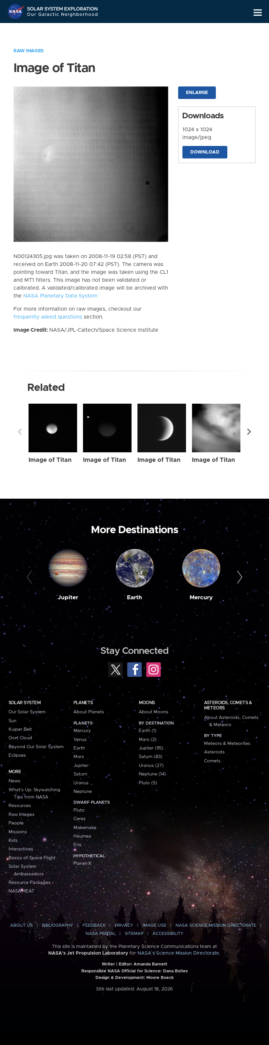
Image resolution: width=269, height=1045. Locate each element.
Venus (80, 739)
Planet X (82, 863)
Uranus (81, 783)
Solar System (25, 703)
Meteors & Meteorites (227, 743)
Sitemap (134, 934)
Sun (12, 721)
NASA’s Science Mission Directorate (178, 953)
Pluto (79, 810)
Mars (78, 756)
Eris (77, 845)
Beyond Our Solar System (36, 747)
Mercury (201, 598)
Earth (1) (147, 730)
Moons (147, 703)
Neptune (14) (152, 774)
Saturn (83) (150, 756)
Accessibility (168, 934)
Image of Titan (50, 460)
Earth (134, 598)
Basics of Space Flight (32, 858)
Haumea (82, 836)
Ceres (79, 819)
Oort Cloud (20, 738)
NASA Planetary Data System (60, 295)
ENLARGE (197, 92)
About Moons (153, 712)
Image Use (154, 925)
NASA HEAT (21, 891)
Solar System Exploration (62, 7)
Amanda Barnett (150, 964)
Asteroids (214, 752)
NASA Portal (101, 934)
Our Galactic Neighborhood (62, 16)
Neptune (82, 791)
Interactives (21, 849)
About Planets (88, 712)
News (14, 781)
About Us (21, 925)
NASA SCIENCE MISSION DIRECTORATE (216, 925)
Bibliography (57, 925)
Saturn (80, 774)
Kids (13, 840)
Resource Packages (30, 882)
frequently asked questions (47, 317)
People (16, 823)
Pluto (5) (148, 783)
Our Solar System (27, 712)
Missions (18, 832)
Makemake (84, 827)
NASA (17, 11)
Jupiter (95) (151, 748)
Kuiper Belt (20, 729)
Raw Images (28, 51)
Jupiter (68, 598)
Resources (20, 805)
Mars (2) (147, 739)
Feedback (94, 925)
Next (249, 431)
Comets (212, 761)
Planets (83, 703)
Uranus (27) (151, 765)
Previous (20, 431)
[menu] (257, 12)
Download (204, 152)
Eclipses (17, 755)
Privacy (124, 925)
